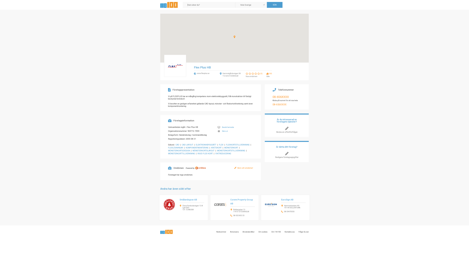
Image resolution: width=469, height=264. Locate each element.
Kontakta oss (290, 232)
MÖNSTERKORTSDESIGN (179, 150)
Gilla (268, 76)
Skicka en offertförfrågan (287, 132)
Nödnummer (221, 232)
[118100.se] (169, 3)
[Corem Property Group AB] (234, 207)
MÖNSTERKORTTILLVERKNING (181, 153)
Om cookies (262, 232)
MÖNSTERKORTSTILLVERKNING (231, 150)
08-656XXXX (281, 96)
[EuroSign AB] (285, 207)
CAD (177, 145)
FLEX (221, 145)
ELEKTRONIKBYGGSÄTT (206, 145)
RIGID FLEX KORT (205, 153)
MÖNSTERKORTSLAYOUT (203, 150)
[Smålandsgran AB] (183, 207)
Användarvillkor (249, 232)
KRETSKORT (216, 148)
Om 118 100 (276, 232)
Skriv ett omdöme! (245, 168)
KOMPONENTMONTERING (197, 148)
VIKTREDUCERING (223, 153)
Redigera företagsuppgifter (286, 157)
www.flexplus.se (203, 73)
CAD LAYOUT (187, 145)
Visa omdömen (251, 76)
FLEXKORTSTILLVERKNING (238, 145)
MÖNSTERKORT (231, 148)
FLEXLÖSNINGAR (175, 148)
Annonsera (234, 232)
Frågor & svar (304, 232)
